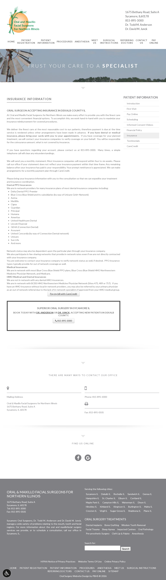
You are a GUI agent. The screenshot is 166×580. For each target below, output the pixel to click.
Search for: (90, 543)
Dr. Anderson (44, 312)
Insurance (132, 135)
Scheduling (132, 119)
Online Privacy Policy (114, 561)
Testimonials (133, 140)
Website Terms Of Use (90, 561)
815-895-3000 (134, 20)
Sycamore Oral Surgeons (19, 520)
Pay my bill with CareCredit (63, 293)
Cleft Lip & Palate (121, 533)
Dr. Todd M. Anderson (138, 24)
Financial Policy (134, 130)
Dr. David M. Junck (136, 29)
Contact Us (82, 571)
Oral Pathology (145, 529)
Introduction (133, 103)
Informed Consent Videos (140, 124)
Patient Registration (33, 568)
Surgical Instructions (141, 568)
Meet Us (119, 568)
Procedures (65, 41)
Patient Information (141, 97)
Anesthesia (82, 41)
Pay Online (132, 114)
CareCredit (132, 146)
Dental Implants (94, 525)
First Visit (131, 108)
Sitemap (113, 571)
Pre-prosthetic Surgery (97, 533)
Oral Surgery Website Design (74, 576)
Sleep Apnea (108, 529)
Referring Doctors (59, 571)
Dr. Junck (64, 312)
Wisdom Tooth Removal (133, 525)
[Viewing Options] (6, 573)
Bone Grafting (112, 525)
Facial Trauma (93, 529)
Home (11, 41)
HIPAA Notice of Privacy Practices (58, 561)
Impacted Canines (126, 529)
